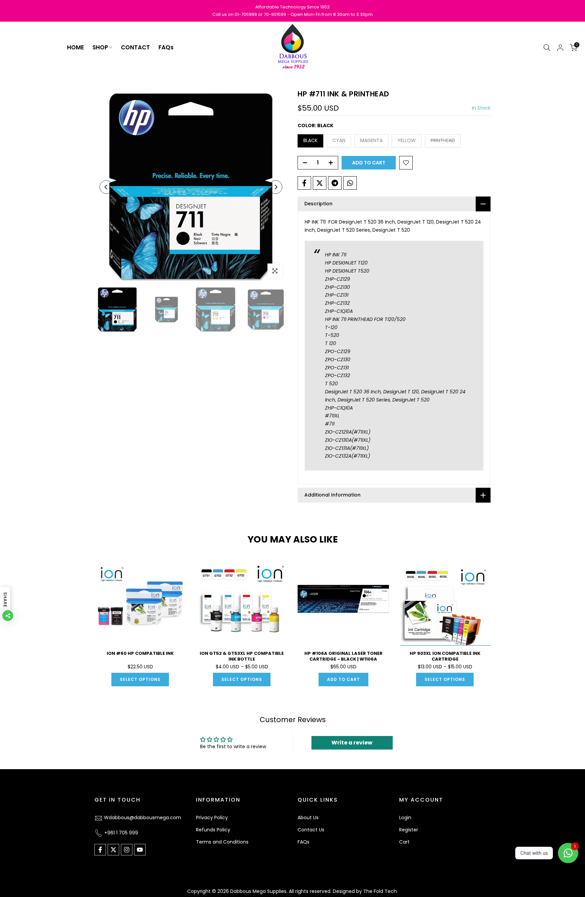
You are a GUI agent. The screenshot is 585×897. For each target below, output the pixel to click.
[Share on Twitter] (319, 183)
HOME (75, 47)
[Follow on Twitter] (113, 849)
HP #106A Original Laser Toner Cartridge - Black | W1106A (343, 656)
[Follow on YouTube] (140, 849)
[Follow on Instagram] (126, 849)
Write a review (351, 742)
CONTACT (135, 47)
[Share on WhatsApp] (350, 183)
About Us (308, 817)
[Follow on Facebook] (100, 849)
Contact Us (311, 829)
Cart (404, 841)
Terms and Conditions (222, 841)
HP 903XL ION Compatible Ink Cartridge (445, 656)
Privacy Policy (212, 817)
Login (405, 817)
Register (408, 829)
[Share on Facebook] (304, 183)
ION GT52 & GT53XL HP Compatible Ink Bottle (242, 656)
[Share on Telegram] (335, 183)
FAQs (166, 47)
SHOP (100, 47)
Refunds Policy (213, 829)
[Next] (275, 187)
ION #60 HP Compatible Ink (140, 653)
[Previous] (106, 187)
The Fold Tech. (380, 891)
